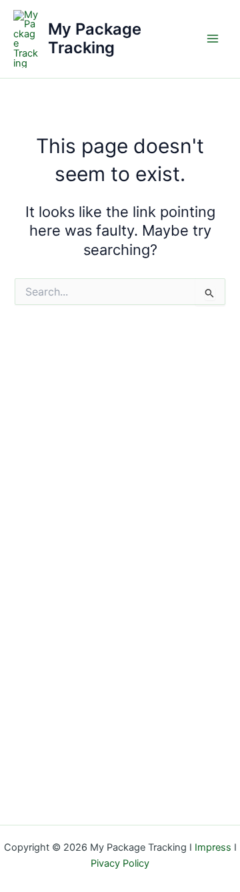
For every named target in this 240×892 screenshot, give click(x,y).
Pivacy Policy (120, 863)
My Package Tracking (94, 38)
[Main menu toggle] (213, 39)
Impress (213, 847)
